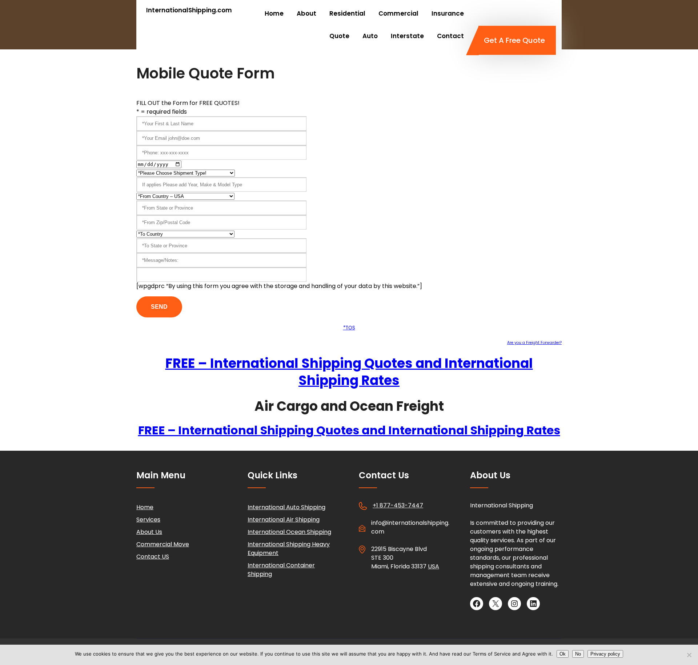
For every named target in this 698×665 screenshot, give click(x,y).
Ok (562, 654)
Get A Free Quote (514, 40)
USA (433, 566)
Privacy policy (605, 654)
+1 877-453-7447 (398, 505)
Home (144, 507)
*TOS (349, 327)
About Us (149, 532)
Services (148, 519)
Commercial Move (162, 544)
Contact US (152, 556)
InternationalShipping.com (189, 10)
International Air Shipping (284, 519)
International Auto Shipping (286, 507)
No (578, 654)
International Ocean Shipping (289, 532)
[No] (689, 654)
